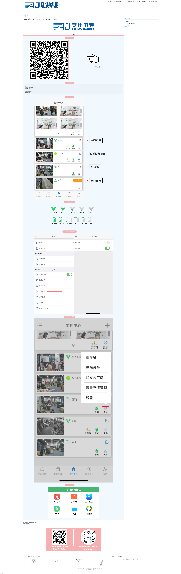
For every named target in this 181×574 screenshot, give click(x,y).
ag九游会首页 (110, 1)
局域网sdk (101, 564)
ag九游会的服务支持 (131, 1)
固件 (101, 563)
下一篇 (118, 556)
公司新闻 (56, 560)
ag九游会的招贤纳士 (151, 1)
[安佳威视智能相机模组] (42, 6)
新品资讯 (56, 561)
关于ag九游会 (143, 1)
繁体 (90, 570)
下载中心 (137, 1)
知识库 (25, 16)
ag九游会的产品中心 (117, 1)
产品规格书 (101, 560)
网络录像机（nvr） (34, 562)
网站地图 (1, 573)
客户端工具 (101, 565)
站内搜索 (156, 1)
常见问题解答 (26, 15)
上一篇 (31, 556)
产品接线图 (101, 561)
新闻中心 (124, 1)
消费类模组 (34, 561)
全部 (25, 14)
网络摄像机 (34, 560)
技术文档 (101, 562)
